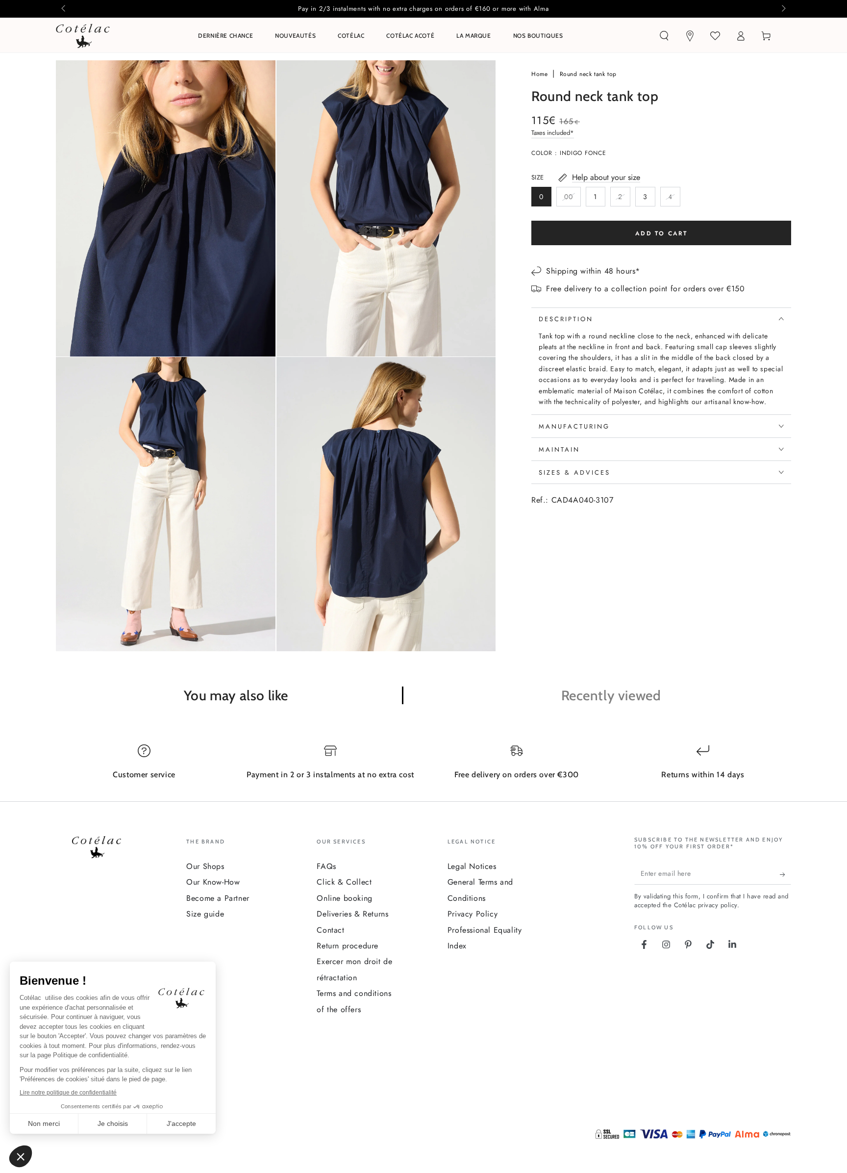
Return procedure (347, 945)
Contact (330, 930)
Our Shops (205, 866)
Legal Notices (472, 866)
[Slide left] (64, 9)
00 (572, 199)
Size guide (205, 913)
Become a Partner (217, 898)
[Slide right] (782, 9)
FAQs (326, 866)
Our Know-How (213, 882)
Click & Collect (344, 882)
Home (540, 74)
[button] (664, 36)
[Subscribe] (785, 875)
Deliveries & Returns (352, 913)
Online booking (344, 898)
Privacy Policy (473, 913)
